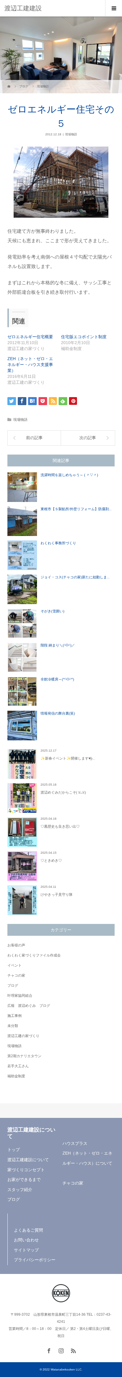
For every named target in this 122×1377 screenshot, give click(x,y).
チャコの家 (16, 975)
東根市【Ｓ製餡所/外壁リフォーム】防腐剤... (76, 509)
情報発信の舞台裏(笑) (58, 713)
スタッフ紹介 (19, 1189)
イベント (14, 965)
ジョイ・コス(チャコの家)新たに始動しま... (75, 577)
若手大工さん (18, 1066)
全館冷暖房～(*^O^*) (57, 679)
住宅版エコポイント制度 (84, 336)
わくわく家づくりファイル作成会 (34, 955)
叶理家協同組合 (19, 996)
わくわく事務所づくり (58, 543)
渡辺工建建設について (28, 1159)
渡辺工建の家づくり (23, 1036)
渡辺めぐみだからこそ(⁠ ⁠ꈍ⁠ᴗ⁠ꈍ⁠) (63, 792)
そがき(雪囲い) (52, 611)
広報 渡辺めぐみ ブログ (28, 1006)
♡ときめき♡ (51, 860)
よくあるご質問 (28, 1230)
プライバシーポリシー (34, 1259)
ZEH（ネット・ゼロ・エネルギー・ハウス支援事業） (30, 364)
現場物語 (71, 134)
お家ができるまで (24, 1179)
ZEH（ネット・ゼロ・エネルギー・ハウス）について (87, 1158)
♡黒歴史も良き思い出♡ (60, 826)
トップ (13, 1149)
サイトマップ (26, 1250)
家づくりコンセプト (26, 1169)
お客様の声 (16, 945)
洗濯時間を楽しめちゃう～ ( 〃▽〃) (69, 475)
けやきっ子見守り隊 (57, 895)
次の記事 (87, 438)
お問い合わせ (26, 1240)
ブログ (12, 985)
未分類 (12, 1026)
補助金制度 (16, 1076)
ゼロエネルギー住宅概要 (30, 336)
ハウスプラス (74, 1143)
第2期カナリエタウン (24, 1056)
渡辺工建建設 (23, 8)
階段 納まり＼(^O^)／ (58, 645)
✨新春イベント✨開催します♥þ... (68, 758)
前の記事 (34, 438)
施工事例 (14, 1016)
